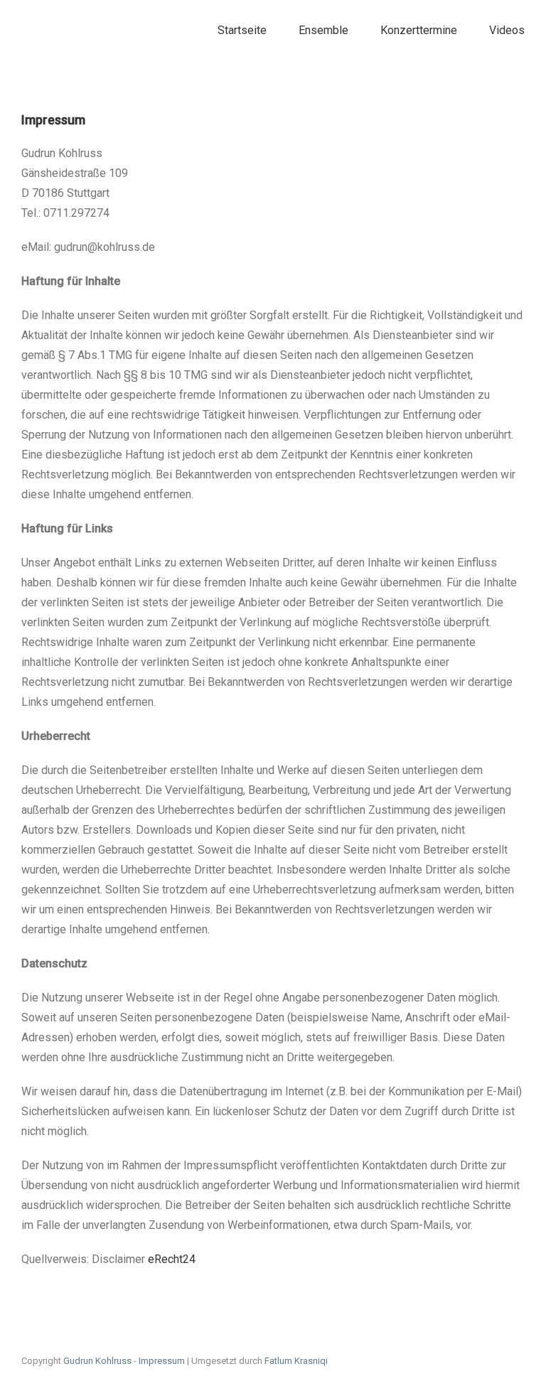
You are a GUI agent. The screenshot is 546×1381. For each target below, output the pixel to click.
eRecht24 (172, 1259)
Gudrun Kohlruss (97, 1360)
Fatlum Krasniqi (296, 1360)
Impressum (162, 1360)
